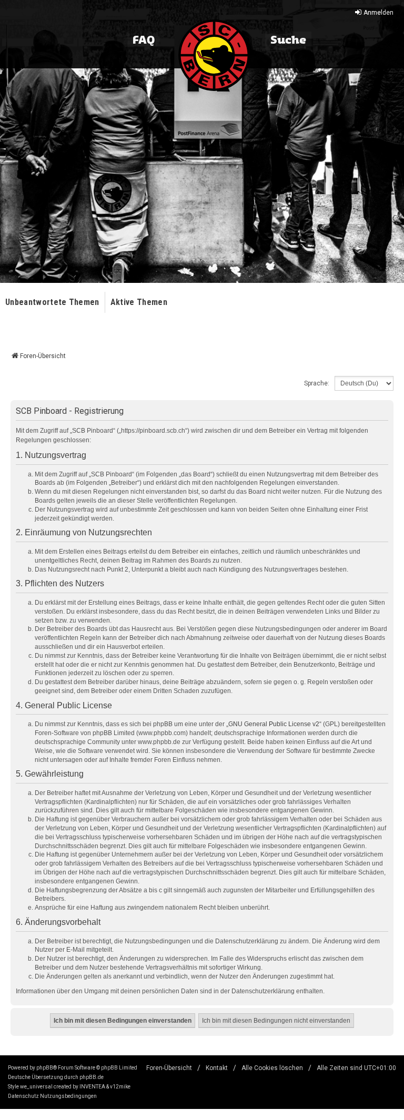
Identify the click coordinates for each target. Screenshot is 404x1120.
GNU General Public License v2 (273, 724)
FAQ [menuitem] (144, 40)
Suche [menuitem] (288, 40)
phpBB (44, 1068)
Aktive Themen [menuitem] (138, 302)
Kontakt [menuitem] (217, 1068)
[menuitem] (23, 1096)
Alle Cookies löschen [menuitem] (272, 1068)
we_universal (36, 1087)
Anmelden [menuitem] (378, 12)
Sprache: (316, 383)
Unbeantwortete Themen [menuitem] (52, 302)
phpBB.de (91, 1077)
